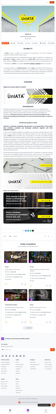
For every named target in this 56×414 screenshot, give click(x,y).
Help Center (18, 388)
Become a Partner (48, 362)
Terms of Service (4, 371)
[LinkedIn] (28, 231)
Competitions (18, 368)
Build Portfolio (32, 362)
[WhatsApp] (30, 231)
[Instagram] (20, 355)
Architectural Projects (20, 364)
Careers (17, 383)
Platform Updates (19, 390)
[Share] (45, 236)
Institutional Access (48, 366)
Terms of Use (3, 373)
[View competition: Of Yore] (40, 257)
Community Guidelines (5, 362)
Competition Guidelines (5, 364)
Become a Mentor (4, 386)
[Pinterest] (13, 355)
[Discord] (2, 355)
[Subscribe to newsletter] (52, 349)
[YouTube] (6, 355)
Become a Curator (4, 381)
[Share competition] (25, 284)
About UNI (17, 381)
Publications (18, 373)
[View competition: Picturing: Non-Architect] (15, 295)
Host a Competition (48, 364)
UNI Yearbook (32, 366)
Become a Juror (4, 383)
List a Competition (48, 368)
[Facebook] (26, 231)
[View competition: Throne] (40, 295)
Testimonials (18, 392)
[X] (33, 231)
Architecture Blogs (19, 366)
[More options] (51, 236)
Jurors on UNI (3, 388)
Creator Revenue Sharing (34, 364)
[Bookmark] (48, 236)
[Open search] (47, 2)
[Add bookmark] (22, 284)
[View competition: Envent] (15, 257)
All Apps (17, 362)
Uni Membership (33, 368)
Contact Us (18, 386)
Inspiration (18, 371)
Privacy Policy (3, 368)
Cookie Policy (3, 366)
